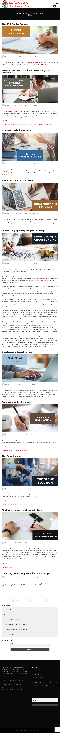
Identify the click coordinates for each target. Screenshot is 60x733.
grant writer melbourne (16, 124)
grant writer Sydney (13, 111)
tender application (7, 567)
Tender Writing (8, 614)
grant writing (49, 124)
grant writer (5, 124)
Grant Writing (7, 609)
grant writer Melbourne (23, 275)
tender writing (8, 548)
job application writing (21, 450)
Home (20, 13)
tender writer (35, 62)
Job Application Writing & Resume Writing (15, 629)
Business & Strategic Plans (11, 634)
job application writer (8, 450)
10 (42, 600)
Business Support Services (11, 619)
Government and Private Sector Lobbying (15, 624)
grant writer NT (27, 124)
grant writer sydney (38, 124)
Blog (36, 56)
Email (11, 643)
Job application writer (11, 440)
